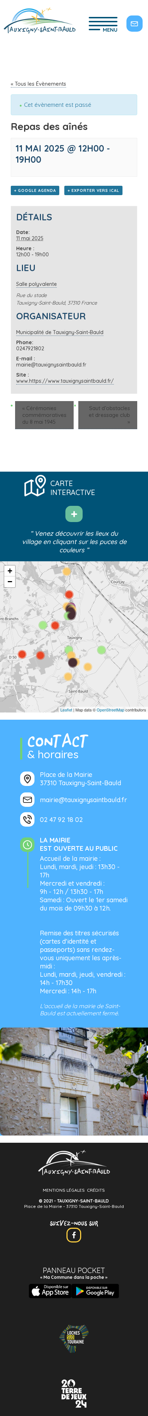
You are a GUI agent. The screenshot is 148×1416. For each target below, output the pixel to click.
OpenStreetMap (110, 710)
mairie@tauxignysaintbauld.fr (83, 800)
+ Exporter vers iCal (93, 190)
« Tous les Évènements (38, 83)
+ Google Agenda (35, 190)
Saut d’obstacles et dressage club (109, 415)
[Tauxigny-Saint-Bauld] (39, 22)
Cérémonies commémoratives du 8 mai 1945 (44, 415)
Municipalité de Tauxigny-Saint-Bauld (59, 332)
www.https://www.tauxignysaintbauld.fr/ (65, 381)
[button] (9, 571)
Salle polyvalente (36, 284)
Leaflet (66, 710)
